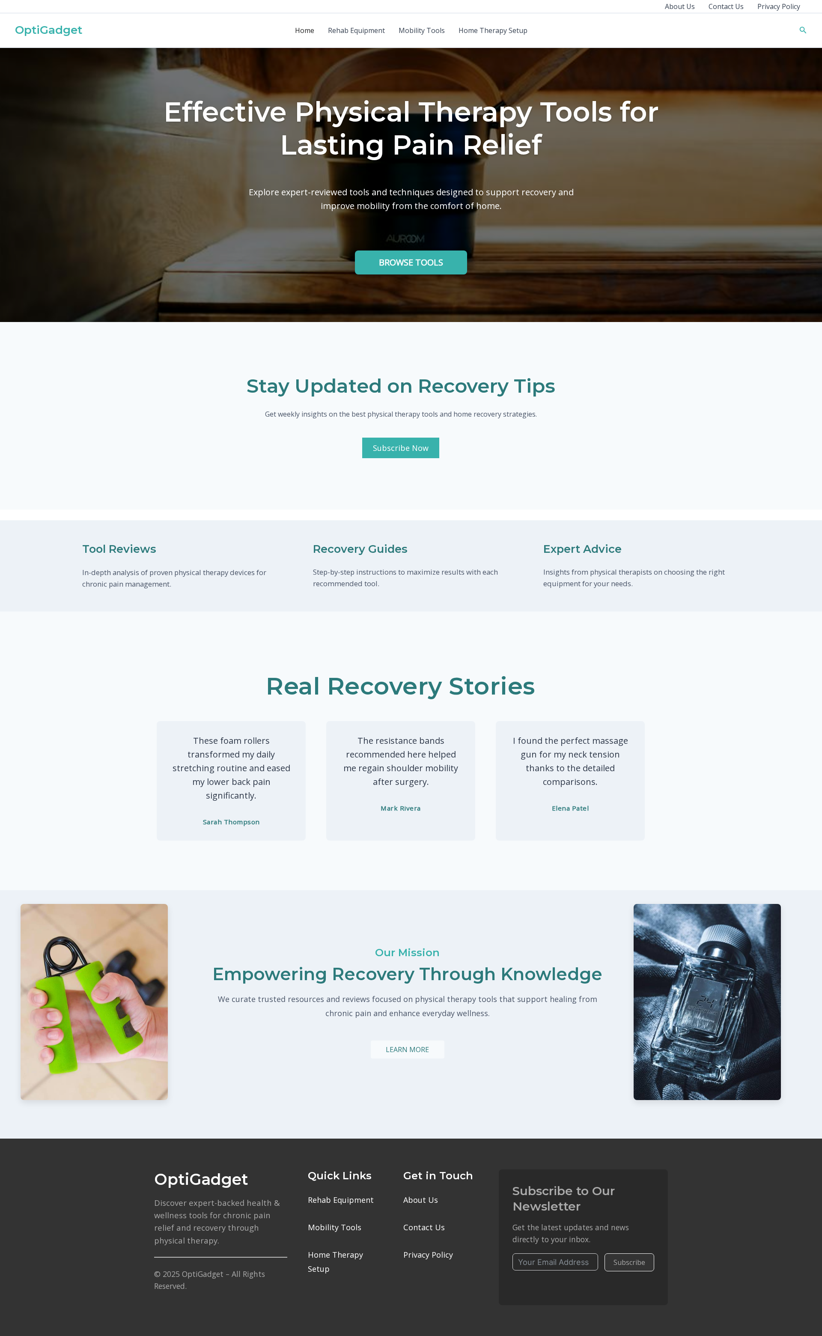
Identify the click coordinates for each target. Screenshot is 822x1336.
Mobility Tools (422, 30)
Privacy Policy (778, 6)
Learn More (407, 1049)
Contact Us (726, 6)
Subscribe (629, 1262)
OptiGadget (48, 30)
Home (304, 30)
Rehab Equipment (356, 30)
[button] (803, 30)
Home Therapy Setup (493, 30)
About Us (680, 6)
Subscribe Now (401, 448)
